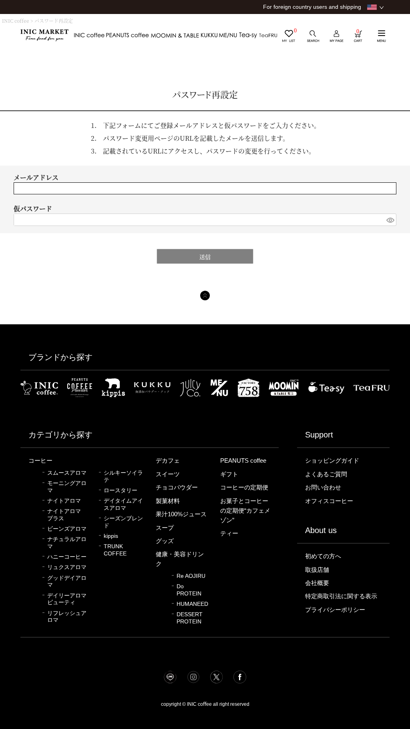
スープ (165, 528)
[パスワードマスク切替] (390, 220)
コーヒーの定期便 (244, 487)
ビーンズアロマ (66, 529)
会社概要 (317, 583)
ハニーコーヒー (66, 557)
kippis (111, 536)
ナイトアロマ (64, 501)
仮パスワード (33, 208)
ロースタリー (120, 490)
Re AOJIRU (191, 576)
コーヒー (40, 460)
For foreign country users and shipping (312, 7)
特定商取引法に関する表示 (341, 596)
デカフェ (168, 460)
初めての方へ (323, 556)
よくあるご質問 (326, 474)
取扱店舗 (317, 570)
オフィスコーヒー (329, 501)
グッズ (165, 541)
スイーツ (168, 474)
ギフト (229, 474)
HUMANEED (192, 604)
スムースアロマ (66, 473)
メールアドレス (36, 177)
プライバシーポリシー (335, 610)
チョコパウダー (177, 487)
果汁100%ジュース (181, 514)
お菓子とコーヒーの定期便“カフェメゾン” (245, 510)
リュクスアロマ (66, 567)
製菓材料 (168, 501)
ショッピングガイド (332, 460)
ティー (229, 533)
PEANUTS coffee (243, 460)
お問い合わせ (323, 487)
